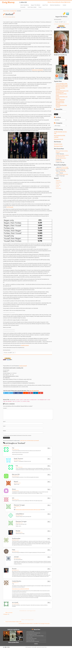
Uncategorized (13, 10)
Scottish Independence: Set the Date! (31, 634)
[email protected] (23, 365)
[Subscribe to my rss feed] (20, 2)
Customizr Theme (44, 647)
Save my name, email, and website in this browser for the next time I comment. (17, 435)
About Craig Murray (24, 5)
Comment (5, 408)
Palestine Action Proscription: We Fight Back (32, 641)
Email (4, 426)
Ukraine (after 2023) (63, 174)
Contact (64, 5)
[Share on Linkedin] (35, 393)
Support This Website (35, 5)
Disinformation (59, 161)
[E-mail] (22, 2)
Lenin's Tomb (58, 185)
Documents (22, 7)
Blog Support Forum (58, 146)
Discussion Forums (58, 144)
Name (4, 421)
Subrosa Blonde (58, 188)
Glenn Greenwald (58, 182)
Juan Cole (57, 183)
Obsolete (57, 186)
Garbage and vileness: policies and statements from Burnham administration (62, 157)
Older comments (8, 612)
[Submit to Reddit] (25, 393)
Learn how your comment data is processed (29, 440)
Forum (40, 7)
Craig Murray (8, 2)
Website (4, 430)
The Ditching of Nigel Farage (62, 85)
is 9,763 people (10, 207)
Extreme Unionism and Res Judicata (31, 638)
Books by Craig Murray (55, 5)
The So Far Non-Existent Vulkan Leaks (12, 621)
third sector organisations (37, 69)
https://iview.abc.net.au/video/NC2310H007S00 (20, 588)
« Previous (5, 445)
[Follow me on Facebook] (26, 2)
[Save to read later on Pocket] (30, 393)
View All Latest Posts (34, 390)
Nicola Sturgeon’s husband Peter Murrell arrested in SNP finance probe (28, 509)
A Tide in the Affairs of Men (61, 83)
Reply (49, 458)
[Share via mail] (40, 393)
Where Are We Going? (60, 99)
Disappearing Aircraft (58, 139)
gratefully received (25, 345)
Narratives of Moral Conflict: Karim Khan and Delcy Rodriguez (62, 88)
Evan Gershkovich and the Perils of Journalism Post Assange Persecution (35, 623)
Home (4, 10)
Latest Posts (45, 5)
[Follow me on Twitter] (24, 2)
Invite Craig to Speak (32, 7)
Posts (8, 10)
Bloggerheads (58, 180)
